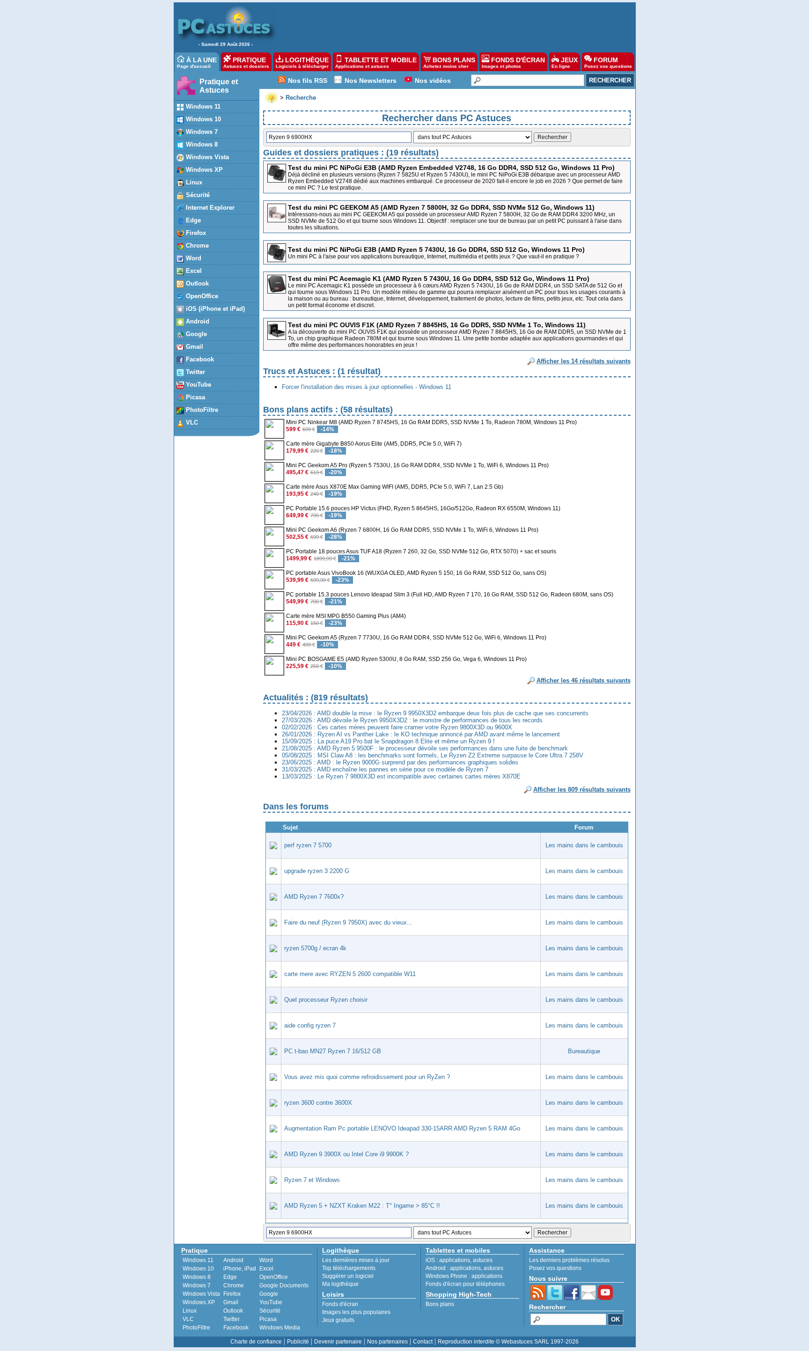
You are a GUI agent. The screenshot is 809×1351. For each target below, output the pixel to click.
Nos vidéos (433, 80)
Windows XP (203, 169)
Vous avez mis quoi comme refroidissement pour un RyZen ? (367, 1076)
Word (192, 258)
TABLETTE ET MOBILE (376, 62)
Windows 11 (202, 106)
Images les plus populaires (356, 1312)
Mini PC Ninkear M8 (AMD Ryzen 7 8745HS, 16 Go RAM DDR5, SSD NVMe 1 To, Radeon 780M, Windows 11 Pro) (431, 422)
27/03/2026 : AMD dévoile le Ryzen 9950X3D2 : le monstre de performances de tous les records (412, 720)
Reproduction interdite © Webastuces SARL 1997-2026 (508, 1341)
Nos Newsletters (371, 80)
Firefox (195, 232)
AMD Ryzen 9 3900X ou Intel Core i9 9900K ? (346, 1154)
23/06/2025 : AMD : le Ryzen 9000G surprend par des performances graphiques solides (400, 762)
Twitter (194, 371)
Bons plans (440, 1304)
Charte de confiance (256, 1341)
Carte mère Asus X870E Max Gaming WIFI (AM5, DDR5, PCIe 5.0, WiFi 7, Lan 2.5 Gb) (394, 487)
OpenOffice (201, 296)
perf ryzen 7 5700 (307, 845)
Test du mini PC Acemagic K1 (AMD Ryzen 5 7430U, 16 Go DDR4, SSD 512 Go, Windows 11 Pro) (438, 278)
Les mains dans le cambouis (584, 845)
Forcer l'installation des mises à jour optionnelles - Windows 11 (366, 386)
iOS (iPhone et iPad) (214, 308)
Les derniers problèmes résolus (569, 1260)
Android (196, 321)
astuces (483, 1260)
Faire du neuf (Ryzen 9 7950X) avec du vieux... (348, 922)
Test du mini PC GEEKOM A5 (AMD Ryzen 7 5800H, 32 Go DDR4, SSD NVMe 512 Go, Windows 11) (441, 207)
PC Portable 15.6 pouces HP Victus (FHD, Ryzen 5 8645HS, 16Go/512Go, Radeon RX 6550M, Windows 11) (423, 508)
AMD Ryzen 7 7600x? (314, 896)
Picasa (194, 397)
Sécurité (197, 194)
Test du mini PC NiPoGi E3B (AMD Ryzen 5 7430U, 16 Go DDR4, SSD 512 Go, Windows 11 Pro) (436, 249)
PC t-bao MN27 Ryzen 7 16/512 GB (332, 1051)
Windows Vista (206, 157)
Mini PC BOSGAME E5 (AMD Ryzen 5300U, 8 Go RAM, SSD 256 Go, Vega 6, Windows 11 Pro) (406, 659)
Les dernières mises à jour (356, 1260)
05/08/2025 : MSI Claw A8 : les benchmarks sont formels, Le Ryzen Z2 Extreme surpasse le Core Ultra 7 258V (432, 755)
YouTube (197, 384)
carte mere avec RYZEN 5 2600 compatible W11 (350, 973)
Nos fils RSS (307, 80)
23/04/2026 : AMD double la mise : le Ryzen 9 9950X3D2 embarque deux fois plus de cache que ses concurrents (435, 713)
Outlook (196, 283)
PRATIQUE (246, 62)
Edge (192, 220)
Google (195, 334)
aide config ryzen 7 (310, 1025)
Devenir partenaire (338, 1341)
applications (454, 1260)
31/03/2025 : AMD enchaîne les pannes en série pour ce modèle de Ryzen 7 (385, 769)
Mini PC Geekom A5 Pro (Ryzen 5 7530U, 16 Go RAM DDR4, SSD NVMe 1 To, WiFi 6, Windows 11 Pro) (417, 465)
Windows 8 (201, 144)
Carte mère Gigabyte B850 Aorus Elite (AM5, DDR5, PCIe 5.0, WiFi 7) (374, 444)
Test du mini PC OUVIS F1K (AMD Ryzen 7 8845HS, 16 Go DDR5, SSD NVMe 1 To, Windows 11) (437, 325)
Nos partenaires (387, 1341)
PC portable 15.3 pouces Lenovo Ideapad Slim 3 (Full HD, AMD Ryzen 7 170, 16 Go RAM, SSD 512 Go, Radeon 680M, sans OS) (449, 594)
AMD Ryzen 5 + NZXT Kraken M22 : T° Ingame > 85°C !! (362, 1205)
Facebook (199, 359)
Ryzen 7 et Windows (312, 1179)
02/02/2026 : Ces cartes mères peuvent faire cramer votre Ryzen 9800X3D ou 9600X (397, 727)
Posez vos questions (555, 1268)
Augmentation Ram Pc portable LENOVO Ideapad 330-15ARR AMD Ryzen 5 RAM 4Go (402, 1128)
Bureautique (584, 1051)
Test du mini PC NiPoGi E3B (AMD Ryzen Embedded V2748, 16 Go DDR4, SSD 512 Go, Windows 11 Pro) (451, 167)
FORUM (608, 62)
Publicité (298, 1341)
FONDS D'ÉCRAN (513, 62)
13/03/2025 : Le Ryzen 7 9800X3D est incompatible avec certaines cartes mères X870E (401, 776)
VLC (191, 422)
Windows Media (279, 1327)
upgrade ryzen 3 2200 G (316, 870)
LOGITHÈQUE (302, 62)
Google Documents (284, 1285)
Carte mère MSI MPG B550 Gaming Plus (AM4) (346, 616)
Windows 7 (201, 131)
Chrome (196, 245)
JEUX (565, 62)
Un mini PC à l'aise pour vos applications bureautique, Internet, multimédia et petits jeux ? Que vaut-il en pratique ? (433, 256)
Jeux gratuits (338, 1320)
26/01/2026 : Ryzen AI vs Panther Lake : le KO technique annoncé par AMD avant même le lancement (421, 734)
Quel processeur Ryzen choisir (326, 999)
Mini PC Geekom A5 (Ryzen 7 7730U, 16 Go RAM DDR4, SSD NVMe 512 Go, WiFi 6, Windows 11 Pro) (416, 637)
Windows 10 (202, 119)
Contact (423, 1341)
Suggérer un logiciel (348, 1276)
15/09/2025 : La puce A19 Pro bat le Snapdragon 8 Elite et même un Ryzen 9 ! (388, 741)
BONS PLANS (449, 62)
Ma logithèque (340, 1284)
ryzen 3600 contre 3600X (318, 1102)
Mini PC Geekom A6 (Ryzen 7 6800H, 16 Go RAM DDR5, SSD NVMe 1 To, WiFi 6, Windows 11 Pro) (412, 530)
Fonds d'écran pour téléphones (465, 1284)
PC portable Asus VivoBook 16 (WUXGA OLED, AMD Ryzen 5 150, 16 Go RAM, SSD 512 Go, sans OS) (416, 573)
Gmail (193, 346)
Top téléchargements (348, 1268)
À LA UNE (197, 62)
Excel (193, 270)
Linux (193, 182)
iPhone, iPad (239, 1268)
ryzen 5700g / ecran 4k (315, 948)
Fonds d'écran (340, 1304)
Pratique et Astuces (218, 86)
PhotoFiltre (201, 409)
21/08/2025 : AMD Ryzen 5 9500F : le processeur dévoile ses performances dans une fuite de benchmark (425, 748)
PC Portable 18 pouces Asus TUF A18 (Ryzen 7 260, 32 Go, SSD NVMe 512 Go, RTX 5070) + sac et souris (421, 551)
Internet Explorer (209, 207)
